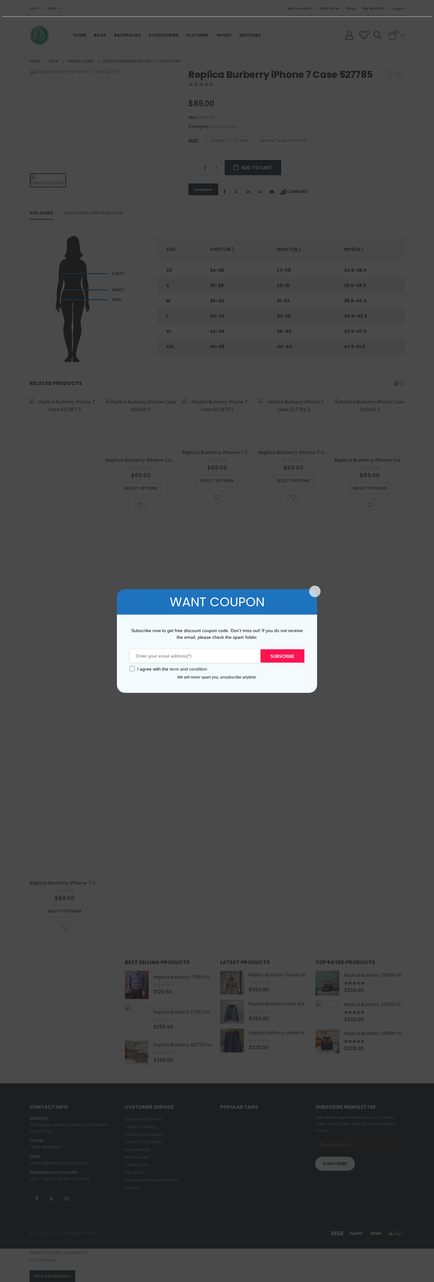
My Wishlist (374, 8)
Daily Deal (329, 8)
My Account (300, 8)
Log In (398, 8)
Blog (350, 8)
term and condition (188, 669)
